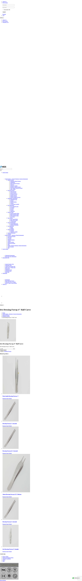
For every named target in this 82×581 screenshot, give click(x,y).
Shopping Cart (5, 22)
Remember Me (7, 9)
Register (4, 14)
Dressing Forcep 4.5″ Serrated (10, 451)
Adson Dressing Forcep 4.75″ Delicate (12, 494)
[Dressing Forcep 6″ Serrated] (42, 508)
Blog (4, 561)
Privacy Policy (5, 556)
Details (10, 398)
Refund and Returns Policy (8, 557)
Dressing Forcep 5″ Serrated (10, 423)
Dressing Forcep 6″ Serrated (10, 521)
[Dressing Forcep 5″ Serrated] (42, 410)
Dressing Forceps (7, 351)
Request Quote (3, 350)
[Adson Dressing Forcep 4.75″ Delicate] (42, 473)
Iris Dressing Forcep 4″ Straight (11, 549)
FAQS (4, 559)
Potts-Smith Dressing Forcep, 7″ (11, 396)
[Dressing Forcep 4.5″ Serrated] (42, 438)
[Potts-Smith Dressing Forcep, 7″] (42, 375)
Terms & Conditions (7, 558)
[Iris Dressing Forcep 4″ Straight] (42, 536)
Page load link (3, 580)
